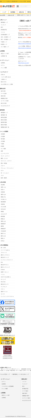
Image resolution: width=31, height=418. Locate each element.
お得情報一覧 (4, 56)
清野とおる (3, 221)
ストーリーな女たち (5, 250)
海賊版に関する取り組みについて (7, 335)
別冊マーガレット (5, 272)
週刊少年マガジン (5, 264)
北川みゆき (3, 209)
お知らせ (3, 74)
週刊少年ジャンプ (5, 257)
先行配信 (12, 12)
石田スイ (3, 189)
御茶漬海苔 (3, 201)
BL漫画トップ (4, 44)
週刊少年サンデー (5, 284)
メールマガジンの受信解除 (8, 386)
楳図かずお (3, 197)
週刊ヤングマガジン (5, 255)
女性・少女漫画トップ (6, 37)
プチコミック (4, 252)
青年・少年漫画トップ (6, 39)
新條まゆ (3, 218)
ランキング (3, 24)
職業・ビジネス (4, 158)
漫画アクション (4, 291)
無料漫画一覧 (4, 115)
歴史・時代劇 (4, 163)
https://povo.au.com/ (23, 63)
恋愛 (2, 151)
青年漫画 (3, 138)
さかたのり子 (4, 214)
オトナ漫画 (3, 148)
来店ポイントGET (5, 53)
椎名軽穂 (3, 216)
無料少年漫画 (4, 124)
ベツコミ (3, 274)
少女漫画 (3, 136)
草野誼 (2, 211)
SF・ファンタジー (5, 173)
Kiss (2, 262)
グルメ (2, 175)
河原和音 (3, 204)
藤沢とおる (3, 236)
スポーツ (3, 165)
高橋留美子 (3, 228)
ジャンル (3, 32)
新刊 (2, 27)
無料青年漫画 (4, 122)
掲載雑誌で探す (4, 98)
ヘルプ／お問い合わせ (6, 77)
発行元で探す (4, 103)
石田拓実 (3, 192)
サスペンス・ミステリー (6, 160)
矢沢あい (3, 240)
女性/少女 (21, 12)
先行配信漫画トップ (5, 34)
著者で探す (3, 96)
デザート (3, 289)
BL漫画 (2, 146)
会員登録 (3, 62)
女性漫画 (3, 134)
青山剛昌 (3, 184)
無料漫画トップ (4, 22)
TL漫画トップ (4, 41)
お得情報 (4, 397)
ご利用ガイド (4, 79)
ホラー (2, 170)
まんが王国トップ (5, 374)
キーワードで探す (5, 100)
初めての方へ (4, 81)
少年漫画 (3, 141)
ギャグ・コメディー (5, 156)
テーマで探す (4, 93)
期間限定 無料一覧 (5, 127)
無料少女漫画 (4, 119)
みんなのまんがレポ (5, 105)
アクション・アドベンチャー (7, 168)
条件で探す (3, 91)
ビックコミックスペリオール (7, 296)
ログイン (3, 65)
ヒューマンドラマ (5, 153)
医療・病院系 (4, 178)
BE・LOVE (3, 247)
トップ (4, 12)
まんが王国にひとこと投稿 (7, 84)
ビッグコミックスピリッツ (7, 259)
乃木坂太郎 (3, 231)
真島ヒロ (3, 238)
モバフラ (3, 294)
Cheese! (3, 269)
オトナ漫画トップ (5, 46)
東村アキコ (3, 233)
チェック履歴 (4, 67)
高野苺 (2, 226)
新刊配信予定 (4, 29)
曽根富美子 (3, 223)
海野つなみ (3, 194)
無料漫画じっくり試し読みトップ (21, 374)
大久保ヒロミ (4, 199)
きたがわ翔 (3, 206)
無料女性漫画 (4, 117)
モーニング (3, 279)
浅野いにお (3, 187)
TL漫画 (2, 143)
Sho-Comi (3, 281)
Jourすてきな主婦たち (6, 277)
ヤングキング (4, 286)
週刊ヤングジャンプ (5, 267)
